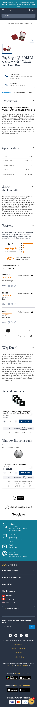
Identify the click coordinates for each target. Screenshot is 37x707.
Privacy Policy (18, 644)
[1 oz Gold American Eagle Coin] (18, 454)
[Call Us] (4, 527)
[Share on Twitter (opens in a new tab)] (12, 286)
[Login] (30, 10)
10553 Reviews (11, 252)
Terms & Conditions (19, 648)
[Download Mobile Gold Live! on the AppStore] (25, 678)
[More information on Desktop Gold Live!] (12, 690)
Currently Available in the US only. (11, 447)
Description (6, 93)
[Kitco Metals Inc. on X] (21, 635)
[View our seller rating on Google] (18, 515)
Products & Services (11, 577)
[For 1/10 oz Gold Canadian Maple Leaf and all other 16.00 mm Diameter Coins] (18, 400)
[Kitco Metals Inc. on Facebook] (10, 635)
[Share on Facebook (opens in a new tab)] (9, 286)
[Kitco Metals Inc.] (9, 565)
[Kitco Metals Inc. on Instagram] (15, 635)
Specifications (19, 93)
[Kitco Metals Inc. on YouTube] (26, 635)
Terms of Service (22, 665)
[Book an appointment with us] (4, 554)
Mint (29, 93)
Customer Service (10, 571)
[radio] (27, 243)
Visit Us (12, 552)
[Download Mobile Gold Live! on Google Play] (12, 678)
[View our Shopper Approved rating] (18, 507)
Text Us (12, 535)
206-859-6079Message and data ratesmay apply (16, 539)
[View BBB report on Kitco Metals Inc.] (18, 498)
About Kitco (7, 584)
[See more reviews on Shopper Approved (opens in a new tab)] (15, 286)
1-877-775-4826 (20, 85)
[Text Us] (4, 538)
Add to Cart (25, 421)
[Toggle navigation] (33, 100)
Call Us (12, 524)
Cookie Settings (18, 657)
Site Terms (18, 653)
